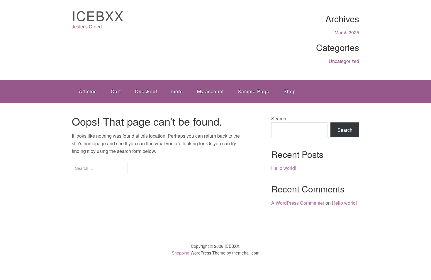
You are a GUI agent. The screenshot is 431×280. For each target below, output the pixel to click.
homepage (95, 143)
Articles (88, 91)
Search (278, 118)
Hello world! (283, 168)
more (177, 91)
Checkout (146, 91)
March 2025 (347, 32)
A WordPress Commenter (297, 202)
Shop (290, 91)
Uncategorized (344, 61)
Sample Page (253, 91)
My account (210, 91)
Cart (116, 91)
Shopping (180, 253)
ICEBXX (98, 15)
